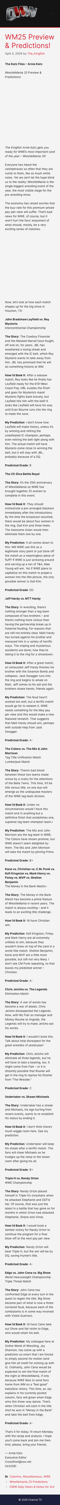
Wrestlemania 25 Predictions (29, 1481)
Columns (15, 1476)
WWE (47, 1476)
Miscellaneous (32, 1476)
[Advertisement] (30, 114)
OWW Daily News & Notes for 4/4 (32, 1486)
